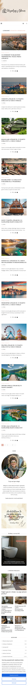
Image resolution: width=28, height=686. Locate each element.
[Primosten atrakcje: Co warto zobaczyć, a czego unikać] (14, 289)
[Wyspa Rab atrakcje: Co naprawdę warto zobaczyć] (14, 413)
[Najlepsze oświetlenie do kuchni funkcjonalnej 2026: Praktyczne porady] (7, 620)
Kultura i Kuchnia (15, 653)
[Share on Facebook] (12, 71)
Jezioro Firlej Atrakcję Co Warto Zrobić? (11, 386)
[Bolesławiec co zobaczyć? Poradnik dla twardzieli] (14, 166)
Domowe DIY (15, 647)
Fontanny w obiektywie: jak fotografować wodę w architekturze (20, 628)
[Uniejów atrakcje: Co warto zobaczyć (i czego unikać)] (14, 85)
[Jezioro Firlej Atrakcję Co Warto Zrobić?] (14, 372)
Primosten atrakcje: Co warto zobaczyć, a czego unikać (13, 303)
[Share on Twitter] (14, 71)
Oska (4, 103)
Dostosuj (14, 679)
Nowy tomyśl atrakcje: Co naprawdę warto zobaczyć (11, 221)
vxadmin (5, 60)
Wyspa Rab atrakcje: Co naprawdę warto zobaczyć (11, 427)
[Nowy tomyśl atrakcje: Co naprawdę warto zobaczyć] (14, 207)
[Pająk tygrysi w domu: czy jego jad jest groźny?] (14, 582)
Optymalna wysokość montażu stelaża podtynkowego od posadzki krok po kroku (14, 562)
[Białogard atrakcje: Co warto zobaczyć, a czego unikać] (14, 126)
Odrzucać (14, 683)
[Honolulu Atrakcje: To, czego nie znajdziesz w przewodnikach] (14, 247)
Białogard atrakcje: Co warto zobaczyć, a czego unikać (13, 140)
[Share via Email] (17, 71)
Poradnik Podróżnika (15, 656)
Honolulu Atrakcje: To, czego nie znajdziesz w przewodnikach (13, 261)
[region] (14, 672)
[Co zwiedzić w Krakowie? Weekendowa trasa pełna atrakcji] (14, 41)
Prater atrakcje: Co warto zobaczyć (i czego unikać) (11, 346)
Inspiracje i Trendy (15, 650)
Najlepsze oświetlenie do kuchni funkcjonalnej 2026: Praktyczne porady (6, 628)
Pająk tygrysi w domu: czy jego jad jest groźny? (14, 592)
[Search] (26, 23)
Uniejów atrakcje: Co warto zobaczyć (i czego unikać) (12, 99)
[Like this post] (10, 71)
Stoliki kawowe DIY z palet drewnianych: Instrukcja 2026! (20, 608)
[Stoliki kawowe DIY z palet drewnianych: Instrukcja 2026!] (21, 600)
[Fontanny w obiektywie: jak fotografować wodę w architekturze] (21, 620)
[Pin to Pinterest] (15, 71)
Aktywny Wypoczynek (15, 641)
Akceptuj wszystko (14, 675)
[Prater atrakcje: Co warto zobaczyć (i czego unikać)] (14, 332)
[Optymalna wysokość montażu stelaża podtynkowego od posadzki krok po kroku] (7, 600)
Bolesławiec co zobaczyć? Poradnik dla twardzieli (11, 180)
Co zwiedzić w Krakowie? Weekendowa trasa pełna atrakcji (11, 56)
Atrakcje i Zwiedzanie (15, 644)
